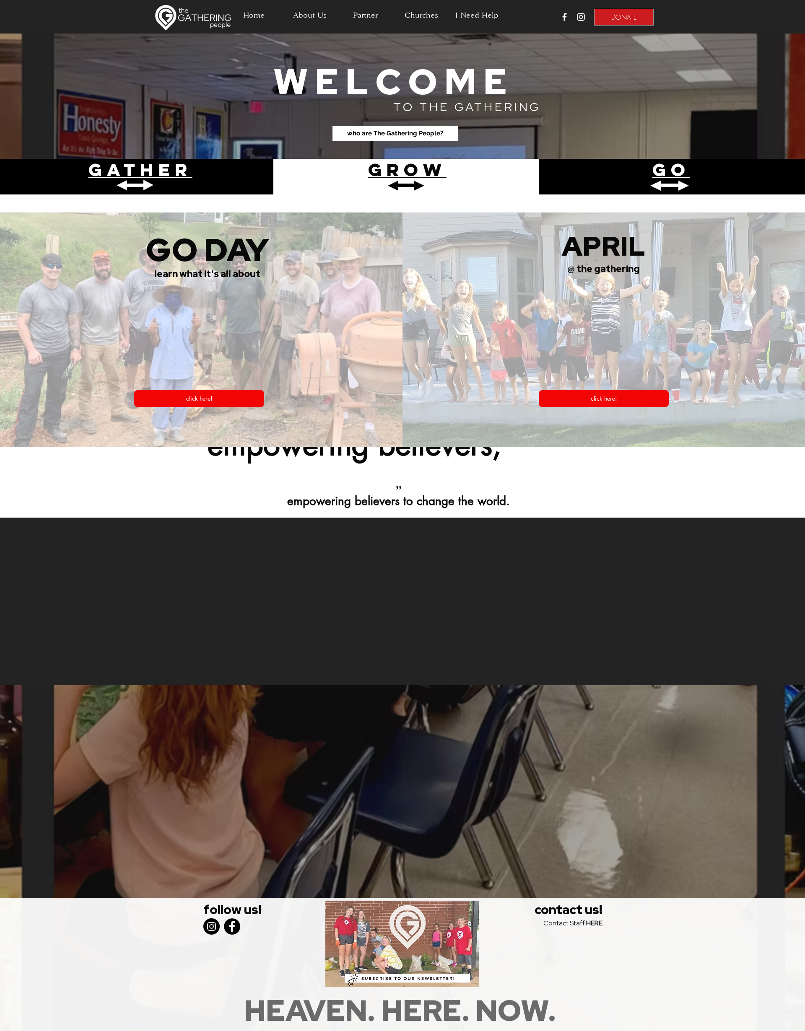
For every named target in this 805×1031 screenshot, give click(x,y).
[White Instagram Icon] (581, 17)
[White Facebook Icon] (564, 17)
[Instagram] (211, 926)
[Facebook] (232, 926)
